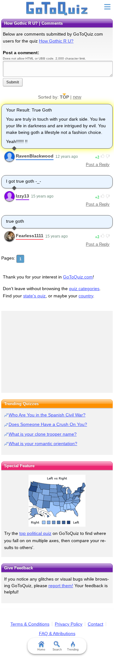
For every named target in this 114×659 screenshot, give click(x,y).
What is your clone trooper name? (43, 434)
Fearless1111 (29, 235)
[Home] (57, 9)
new (77, 97)
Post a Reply (98, 164)
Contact (95, 624)
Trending (73, 649)
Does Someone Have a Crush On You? (48, 424)
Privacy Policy (68, 624)
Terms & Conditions (29, 624)
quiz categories (84, 288)
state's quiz (34, 295)
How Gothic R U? (56, 40)
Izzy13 (22, 195)
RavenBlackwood (35, 155)
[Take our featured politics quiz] (57, 501)
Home (41, 649)
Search (57, 649)
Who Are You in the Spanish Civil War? (47, 414)
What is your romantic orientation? (43, 443)
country (86, 295)
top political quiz (35, 533)
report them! (60, 585)
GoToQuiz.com (78, 276)
